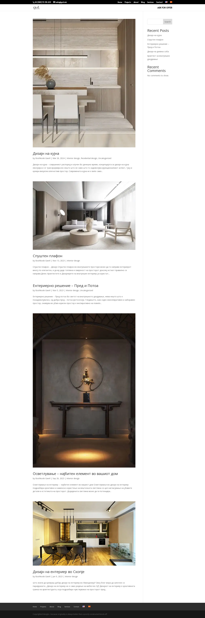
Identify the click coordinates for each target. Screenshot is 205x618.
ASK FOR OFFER (164, 8)
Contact (159, 2)
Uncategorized (104, 158)
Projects (128, 2)
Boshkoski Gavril (42, 158)
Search (168, 21)
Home (120, 2)
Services (150, 2)
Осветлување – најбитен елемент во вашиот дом (75, 473)
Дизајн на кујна (46, 153)
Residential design (89, 158)
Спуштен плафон (47, 255)
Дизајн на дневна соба (158, 51)
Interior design (73, 158)
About (136, 2)
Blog (143, 2)
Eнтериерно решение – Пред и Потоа (65, 285)
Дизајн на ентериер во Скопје (58, 571)
